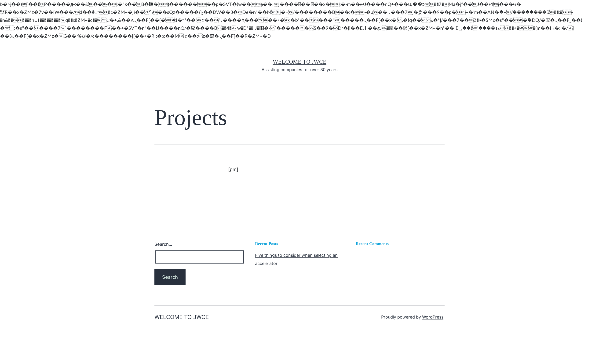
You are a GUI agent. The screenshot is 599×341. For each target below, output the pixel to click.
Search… (163, 244)
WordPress (432, 317)
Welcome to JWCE (299, 62)
